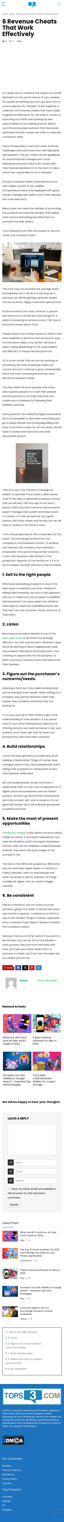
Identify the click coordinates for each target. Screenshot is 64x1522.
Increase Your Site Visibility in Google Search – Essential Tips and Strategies (17, 1079)
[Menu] (3, 4)
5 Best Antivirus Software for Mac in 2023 (45, 1041)
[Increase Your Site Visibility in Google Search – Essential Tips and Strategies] (17, 1054)
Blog (12, 14)
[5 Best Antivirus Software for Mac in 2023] (47, 1016)
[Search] (59, 4)
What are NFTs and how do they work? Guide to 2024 (14, 1041)
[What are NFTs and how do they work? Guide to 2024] (17, 1016)
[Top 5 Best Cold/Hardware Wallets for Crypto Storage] (47, 1054)
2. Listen (13, 1338)
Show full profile (47, 980)
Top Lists (7, 1483)
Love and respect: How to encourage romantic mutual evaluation (36, 1311)
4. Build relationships (20, 1353)
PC (3, 1505)
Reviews (6, 1465)
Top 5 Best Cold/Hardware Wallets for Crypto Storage (44, 1079)
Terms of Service (11, 1470)
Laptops (6, 1501)
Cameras (7, 1496)
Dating (23, 1319)
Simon (24, 980)
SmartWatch (26, 1260)
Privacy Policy (9, 1478)
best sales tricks (12, 638)
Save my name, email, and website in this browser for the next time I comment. (32, 1193)
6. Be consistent (17, 1369)
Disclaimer (8, 1474)
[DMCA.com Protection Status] (13, 1436)
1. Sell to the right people (22, 1332)
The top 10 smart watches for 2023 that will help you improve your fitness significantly (39, 1252)
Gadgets (7, 1509)
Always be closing (14, 833)
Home (5, 14)
